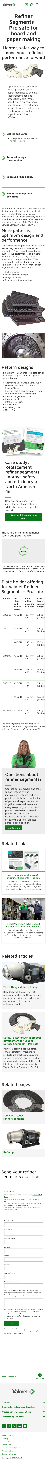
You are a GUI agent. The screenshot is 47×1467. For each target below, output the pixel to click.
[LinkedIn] (19, 1426)
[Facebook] (4, 1426)
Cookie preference (9, 1454)
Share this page (8, 1376)
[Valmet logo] (13, 4)
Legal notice (6, 1442)
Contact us (14, 827)
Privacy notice (7, 1451)
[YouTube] (25, 1426)
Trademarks (6, 1445)
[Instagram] (9, 1426)
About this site (7, 1435)
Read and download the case (23, 516)
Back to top (40, 1378)
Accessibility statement (11, 1448)
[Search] (37, 5)
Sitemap (5, 1439)
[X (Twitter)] (14, 1426)
